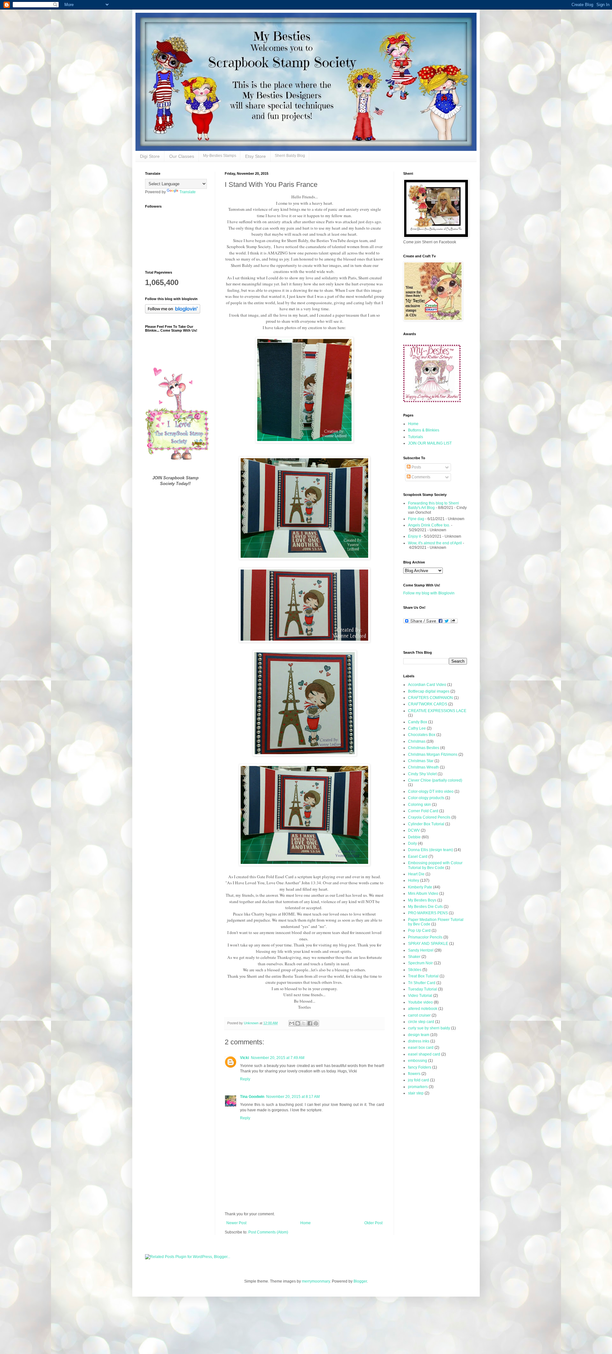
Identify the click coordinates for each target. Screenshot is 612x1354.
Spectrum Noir (420, 963)
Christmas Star (420, 761)
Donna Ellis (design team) (430, 850)
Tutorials (415, 437)
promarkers (418, 1087)
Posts (416, 467)
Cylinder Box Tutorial (426, 824)
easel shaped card (424, 1054)
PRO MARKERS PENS (428, 913)
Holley (413, 880)
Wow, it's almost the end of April (435, 543)
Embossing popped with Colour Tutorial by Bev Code (435, 865)
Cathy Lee (417, 728)
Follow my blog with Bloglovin (429, 593)
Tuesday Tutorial (422, 989)
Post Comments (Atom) (268, 1232)
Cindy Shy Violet (422, 774)
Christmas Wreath (423, 767)
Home (305, 1223)
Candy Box (417, 722)
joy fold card (418, 1080)
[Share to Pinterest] (316, 1023)
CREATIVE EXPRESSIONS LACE (437, 711)
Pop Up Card (419, 930)
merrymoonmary (316, 1281)
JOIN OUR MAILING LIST (430, 443)
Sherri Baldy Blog (290, 155)
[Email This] (291, 1023)
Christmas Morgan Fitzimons (432, 754)
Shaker (414, 956)
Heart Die (416, 874)
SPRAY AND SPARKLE (428, 943)
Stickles (414, 970)
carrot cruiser (419, 1015)
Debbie (414, 837)
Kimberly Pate (420, 887)
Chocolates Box (421, 734)
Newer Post (236, 1223)
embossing (417, 1060)
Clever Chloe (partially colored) (435, 780)
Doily (412, 843)
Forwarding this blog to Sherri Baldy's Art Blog (433, 505)
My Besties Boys (422, 900)
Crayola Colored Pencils (429, 817)
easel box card (420, 1047)
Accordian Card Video (427, 684)
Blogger (360, 1281)
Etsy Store (255, 156)
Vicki (244, 1058)
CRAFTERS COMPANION (430, 697)
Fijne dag (416, 519)
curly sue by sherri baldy (429, 1028)
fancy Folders (419, 1067)
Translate (187, 192)
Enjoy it (414, 536)
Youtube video (420, 1002)
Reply (245, 1079)
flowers (414, 1073)
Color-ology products (426, 798)
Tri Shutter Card (421, 983)
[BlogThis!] (298, 1023)
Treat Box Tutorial (423, 976)
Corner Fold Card (423, 811)
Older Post (373, 1223)
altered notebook (422, 1008)
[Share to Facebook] (310, 1023)
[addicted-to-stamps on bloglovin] (172, 312)
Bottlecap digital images (428, 691)
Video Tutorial (420, 995)
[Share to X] (304, 1023)
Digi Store (150, 156)
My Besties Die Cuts (425, 906)
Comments (420, 477)
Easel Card (417, 856)
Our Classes (181, 156)
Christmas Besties (423, 748)
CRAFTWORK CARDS (427, 704)
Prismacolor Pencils (425, 937)
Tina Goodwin (252, 1096)
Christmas (417, 741)
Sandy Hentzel (420, 950)
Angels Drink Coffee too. (429, 525)
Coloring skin (419, 804)
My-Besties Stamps (219, 155)
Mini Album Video (423, 893)
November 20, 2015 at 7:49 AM (277, 1058)
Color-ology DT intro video (431, 791)
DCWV (414, 830)
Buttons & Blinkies (423, 430)
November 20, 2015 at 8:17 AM (293, 1096)
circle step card (421, 1021)
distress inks (418, 1041)
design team (418, 1035)
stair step (416, 1093)
